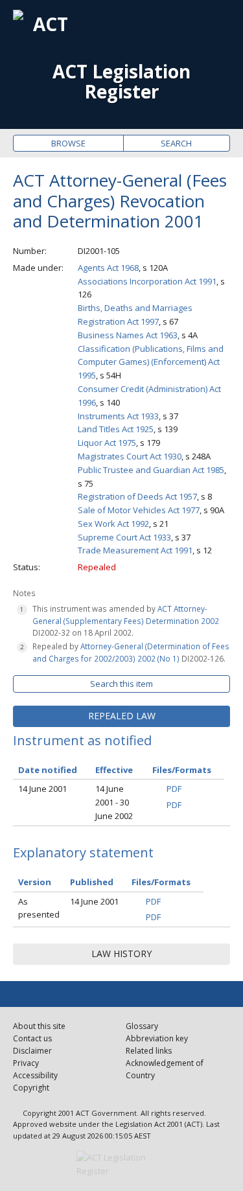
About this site (39, 1026)
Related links (149, 1050)
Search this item (121, 683)
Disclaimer (32, 1050)
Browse (68, 143)
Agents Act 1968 (108, 267)
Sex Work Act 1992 (113, 523)
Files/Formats (161, 882)
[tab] (121, 716)
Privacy (26, 1063)
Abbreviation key (157, 1038)
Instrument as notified (82, 740)
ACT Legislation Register (121, 82)
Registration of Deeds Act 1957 (137, 496)
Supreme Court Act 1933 (124, 537)
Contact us (32, 1038)
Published (91, 882)
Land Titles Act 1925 (116, 429)
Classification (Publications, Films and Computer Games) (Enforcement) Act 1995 (151, 362)
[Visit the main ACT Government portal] (121, 1164)
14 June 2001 (42, 788)
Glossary (142, 1026)
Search (176, 143)
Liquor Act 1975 (107, 442)
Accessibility (35, 1075)
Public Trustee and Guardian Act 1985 (151, 470)
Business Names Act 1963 (128, 335)
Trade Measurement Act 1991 (135, 550)
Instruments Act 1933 (118, 416)
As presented (39, 908)
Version (34, 882)
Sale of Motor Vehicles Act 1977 (139, 510)
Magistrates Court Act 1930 (129, 456)
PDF (174, 788)
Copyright (31, 1087)
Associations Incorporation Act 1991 (147, 281)
